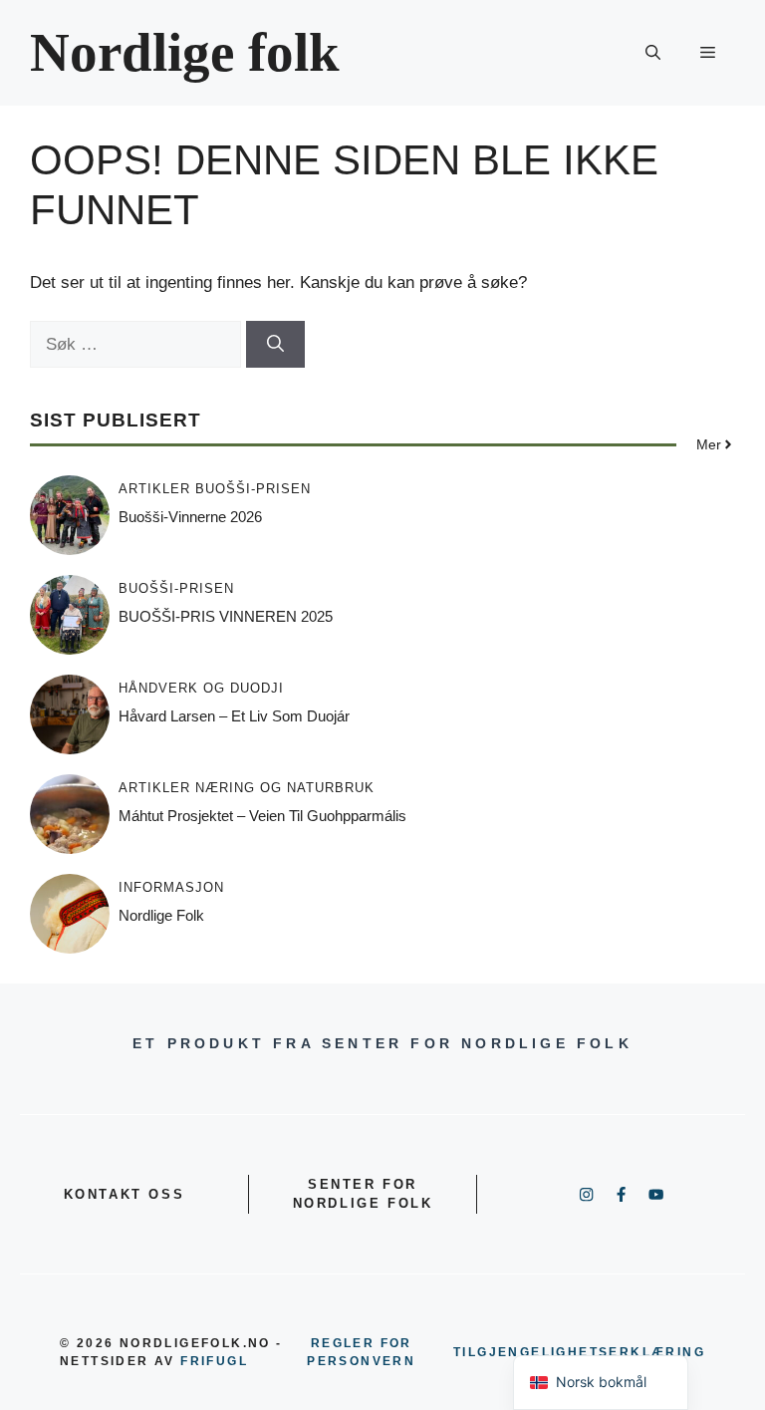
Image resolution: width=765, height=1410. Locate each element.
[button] (653, 53)
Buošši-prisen (253, 488)
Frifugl (214, 1361)
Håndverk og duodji (201, 688)
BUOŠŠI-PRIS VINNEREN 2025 (226, 616)
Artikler (154, 488)
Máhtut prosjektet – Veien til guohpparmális (262, 815)
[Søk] (275, 345)
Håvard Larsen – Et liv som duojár (234, 715)
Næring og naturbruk (285, 787)
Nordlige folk (185, 52)
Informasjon (171, 887)
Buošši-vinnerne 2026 (190, 516)
